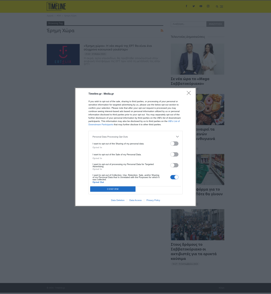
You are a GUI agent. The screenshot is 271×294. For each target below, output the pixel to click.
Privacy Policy (153, 200)
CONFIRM (113, 189)
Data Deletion (118, 200)
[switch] (174, 143)
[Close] (190, 94)
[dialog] (135, 147)
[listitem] (135, 136)
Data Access (135, 200)
